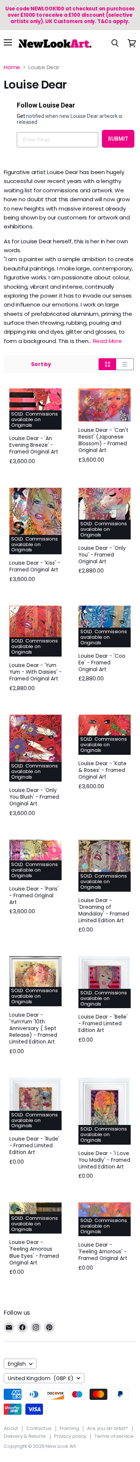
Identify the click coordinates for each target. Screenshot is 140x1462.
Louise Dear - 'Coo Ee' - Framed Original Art (101, 663)
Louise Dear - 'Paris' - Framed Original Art (34, 895)
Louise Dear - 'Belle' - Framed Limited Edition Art (103, 1023)
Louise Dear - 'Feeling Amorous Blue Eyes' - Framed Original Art (34, 1252)
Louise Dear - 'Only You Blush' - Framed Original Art (34, 797)
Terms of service (114, 1436)
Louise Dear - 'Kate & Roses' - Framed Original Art (102, 770)
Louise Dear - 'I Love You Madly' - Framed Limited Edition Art (104, 1160)
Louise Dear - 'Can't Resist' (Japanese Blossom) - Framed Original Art (103, 440)
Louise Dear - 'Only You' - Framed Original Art (102, 555)
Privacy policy (70, 1436)
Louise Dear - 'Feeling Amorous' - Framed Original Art (102, 1251)
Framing (69, 1428)
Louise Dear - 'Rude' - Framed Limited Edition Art (34, 1145)
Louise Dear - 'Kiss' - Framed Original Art (34, 566)
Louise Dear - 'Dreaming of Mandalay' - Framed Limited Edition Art (103, 910)
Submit (118, 139)
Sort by (41, 364)
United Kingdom (41, 1378)
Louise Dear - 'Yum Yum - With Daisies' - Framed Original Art (35, 672)
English (17, 1364)
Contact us (39, 1428)
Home (12, 67)
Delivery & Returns (25, 1436)
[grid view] (107, 364)
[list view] (125, 364)
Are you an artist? (107, 1428)
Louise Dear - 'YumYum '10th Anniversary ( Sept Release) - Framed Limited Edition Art (33, 1028)
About (11, 1428)
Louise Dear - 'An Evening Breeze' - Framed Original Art (33, 445)
